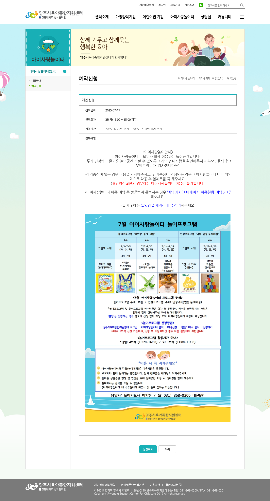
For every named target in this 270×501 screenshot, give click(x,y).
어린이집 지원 (153, 17)
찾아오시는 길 (173, 484)
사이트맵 (189, 4)
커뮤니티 (224, 17)
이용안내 (36, 80)
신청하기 (148, 449)
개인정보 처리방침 (104, 484)
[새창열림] (201, 5)
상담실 (206, 17)
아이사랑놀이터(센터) (42, 71)
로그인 (162, 4)
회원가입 (175, 4)
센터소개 (102, 17)
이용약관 (155, 484)
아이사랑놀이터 (182, 17)
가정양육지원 (125, 17)
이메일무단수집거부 (132, 484)
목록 (167, 449)
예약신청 (36, 85)
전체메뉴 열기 (242, 17)
